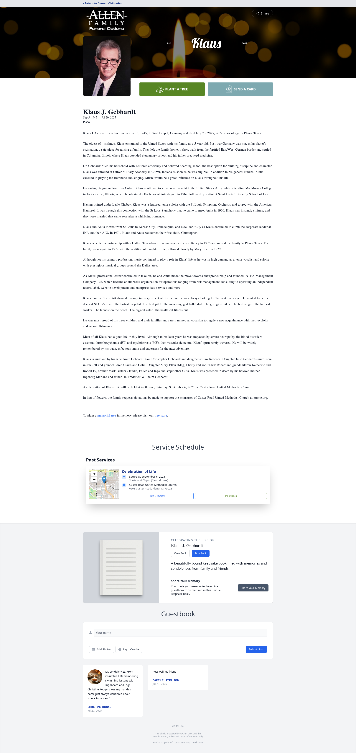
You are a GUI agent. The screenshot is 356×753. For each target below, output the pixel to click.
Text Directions (157, 495)
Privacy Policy (167, 736)
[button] (104, 480)
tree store (161, 415)
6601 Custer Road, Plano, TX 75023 (150, 488)
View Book (180, 553)
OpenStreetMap (182, 742)
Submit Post (256, 649)
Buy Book (200, 553)
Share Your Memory (253, 588)
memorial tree (106, 415)
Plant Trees (231, 495)
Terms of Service (188, 736)
